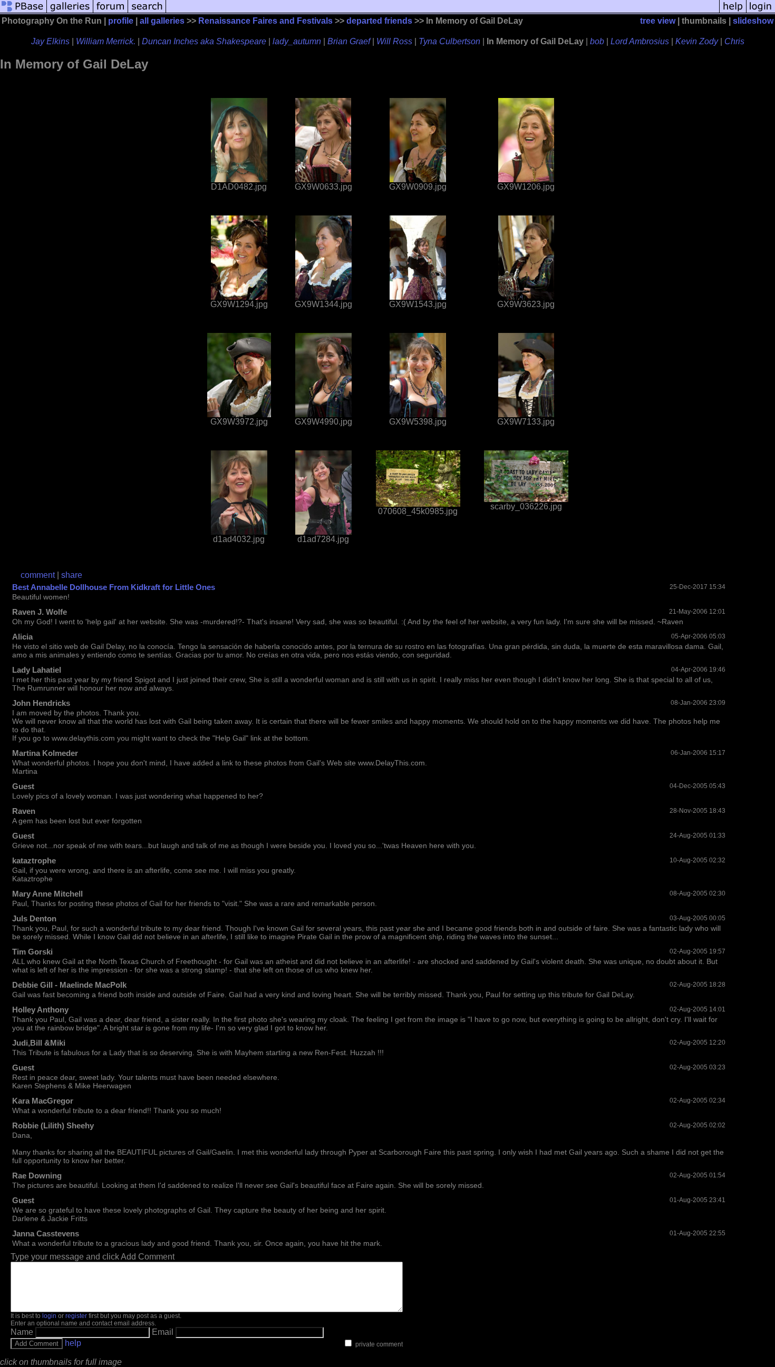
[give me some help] (733, 11)
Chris (734, 41)
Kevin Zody (696, 41)
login (49, 1316)
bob (597, 41)
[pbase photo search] (147, 11)
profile (120, 20)
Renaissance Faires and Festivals (265, 20)
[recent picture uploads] (70, 11)
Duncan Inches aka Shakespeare (204, 41)
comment (38, 575)
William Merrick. (105, 41)
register (76, 1316)
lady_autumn (297, 41)
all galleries (162, 20)
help (73, 1343)
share (71, 575)
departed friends (379, 20)
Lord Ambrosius (640, 41)
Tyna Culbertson (449, 41)
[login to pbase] (761, 11)
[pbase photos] (23, 11)
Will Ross (394, 41)
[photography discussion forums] (110, 11)
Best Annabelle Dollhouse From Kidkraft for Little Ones (113, 587)
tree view (657, 20)
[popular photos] (442, 11)
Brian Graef (348, 41)
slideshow (753, 20)
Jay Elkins (50, 41)
